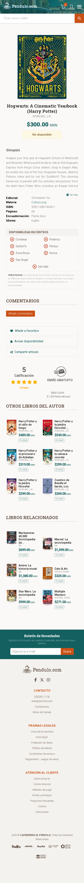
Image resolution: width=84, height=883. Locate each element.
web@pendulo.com (42, 701)
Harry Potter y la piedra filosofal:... (64, 424)
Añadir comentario (20, 313)
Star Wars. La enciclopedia (27, 593)
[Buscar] (79, 18)
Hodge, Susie (62, 571)
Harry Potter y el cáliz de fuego (28, 424)
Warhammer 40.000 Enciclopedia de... (27, 537)
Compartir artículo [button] (26, 352)
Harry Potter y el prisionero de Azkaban (28, 454)
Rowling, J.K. (42, 116)
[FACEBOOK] (35, 680)
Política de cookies (42, 748)
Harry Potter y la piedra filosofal (28, 483)
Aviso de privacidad (42, 731)
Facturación (42, 811)
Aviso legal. (42, 737)
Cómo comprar (42, 778)
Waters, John (62, 598)
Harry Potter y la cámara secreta (64, 454)
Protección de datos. (42, 742)
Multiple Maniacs (60, 593)
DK (20, 545)
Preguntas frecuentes (42, 800)
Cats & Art (61, 568)
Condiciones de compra (42, 753)
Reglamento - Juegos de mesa (42, 759)
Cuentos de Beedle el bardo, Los (62, 483)
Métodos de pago (42, 789)
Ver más (73, 195)
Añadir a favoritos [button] (26, 331)
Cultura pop (39, 202)
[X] (42, 680)
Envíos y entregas (42, 795)
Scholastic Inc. (41, 198)
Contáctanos (42, 706)
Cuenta (42, 806)
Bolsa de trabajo (42, 712)
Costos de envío (42, 784)
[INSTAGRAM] (48, 680)
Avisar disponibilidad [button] (28, 341)
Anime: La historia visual (28, 567)
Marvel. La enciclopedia (63, 541)
